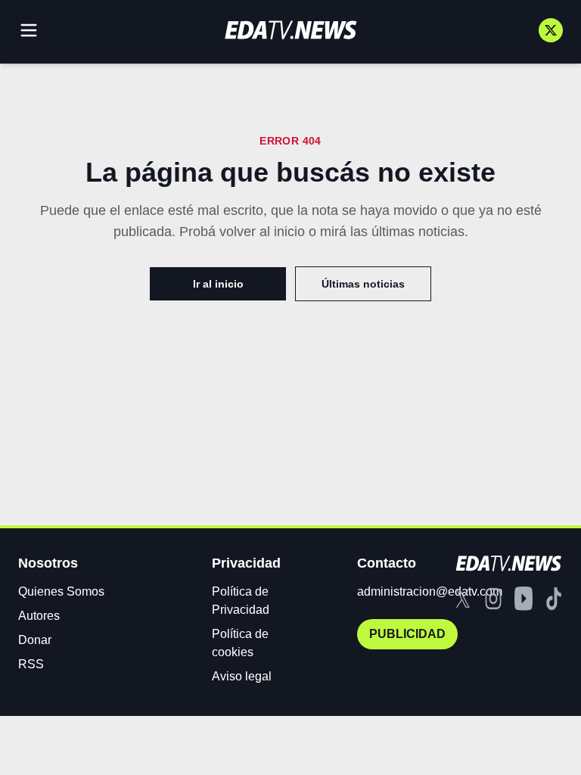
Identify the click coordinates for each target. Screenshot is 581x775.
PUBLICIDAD (407, 633)
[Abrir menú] (28, 30)
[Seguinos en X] (551, 30)
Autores (39, 615)
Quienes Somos (61, 591)
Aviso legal (242, 676)
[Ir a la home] (290, 30)
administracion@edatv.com (429, 591)
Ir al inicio (218, 284)
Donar (34, 639)
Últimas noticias (363, 284)
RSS (31, 664)
